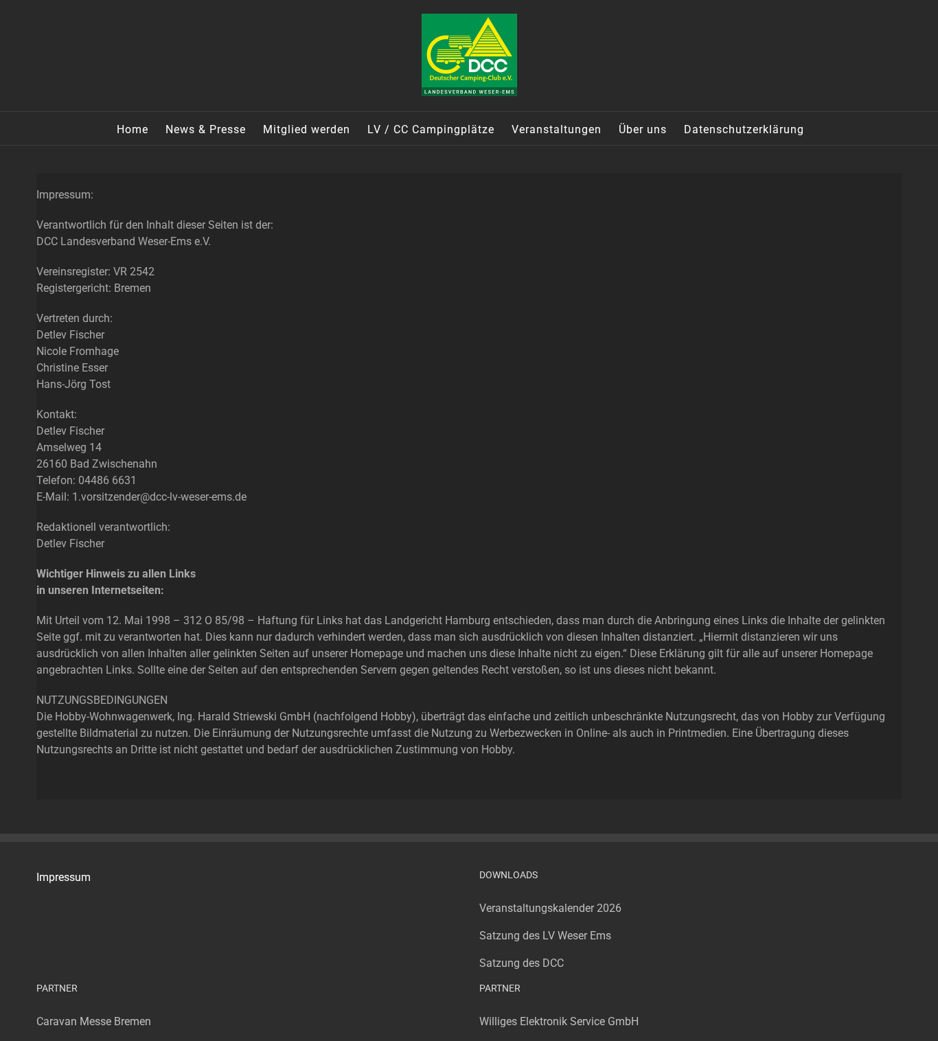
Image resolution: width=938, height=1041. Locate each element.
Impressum (63, 877)
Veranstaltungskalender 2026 (550, 908)
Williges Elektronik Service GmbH (559, 1021)
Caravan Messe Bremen (93, 1021)
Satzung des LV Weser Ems (545, 935)
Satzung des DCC (521, 963)
